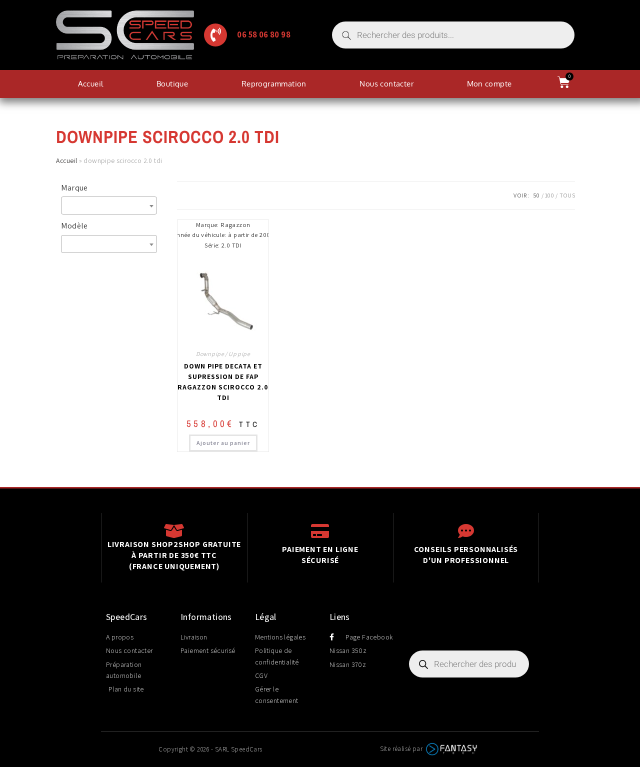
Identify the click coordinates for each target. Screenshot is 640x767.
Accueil (91, 83)
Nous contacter (387, 83)
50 (536, 195)
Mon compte (489, 83)
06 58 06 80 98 (263, 34)
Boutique (172, 83)
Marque (74, 187)
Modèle (74, 225)
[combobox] (109, 205)
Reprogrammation (274, 83)
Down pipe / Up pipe (223, 354)
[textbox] (111, 205)
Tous (568, 195)
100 (549, 195)
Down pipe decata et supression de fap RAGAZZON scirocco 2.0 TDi (223, 382)
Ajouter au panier (223, 442)
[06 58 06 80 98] (215, 35)
